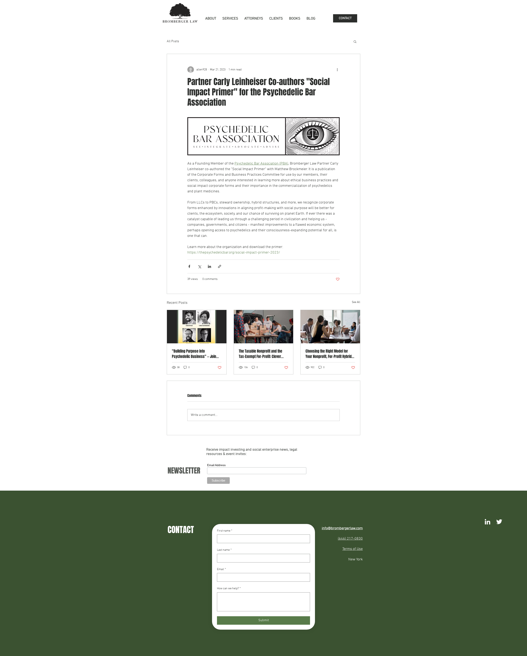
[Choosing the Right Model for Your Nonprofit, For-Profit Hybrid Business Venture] (330, 326)
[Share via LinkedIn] (209, 266)
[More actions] (337, 69)
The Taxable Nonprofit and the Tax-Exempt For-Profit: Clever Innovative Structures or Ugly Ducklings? (260, 353)
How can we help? (229, 588)
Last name (224, 550)
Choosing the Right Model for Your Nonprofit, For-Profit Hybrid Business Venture (328, 353)
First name (224, 531)
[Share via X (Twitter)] (199, 266)
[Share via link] (220, 266)
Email (221, 569)
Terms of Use (352, 549)
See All (356, 302)
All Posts (173, 41)
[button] (230, 18)
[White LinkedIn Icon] (487, 522)
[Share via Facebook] (189, 266)
